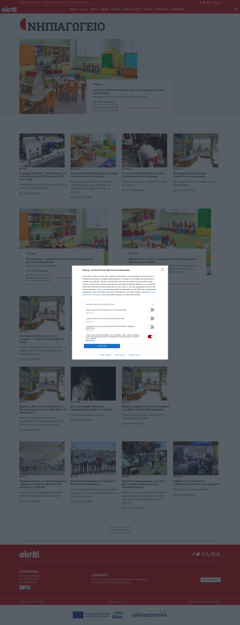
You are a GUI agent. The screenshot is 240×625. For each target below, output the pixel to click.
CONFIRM (102, 346)
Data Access (120, 355)
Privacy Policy (134, 355)
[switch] (151, 309)
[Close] (163, 270)
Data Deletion (105, 355)
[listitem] (120, 304)
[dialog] (120, 312)
